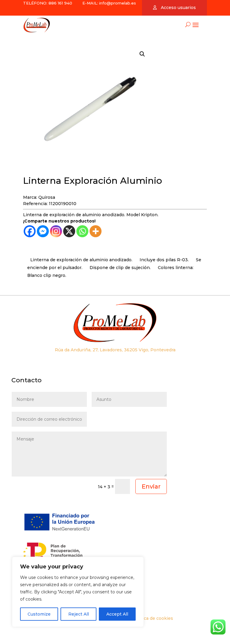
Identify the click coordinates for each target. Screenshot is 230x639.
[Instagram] (56, 231)
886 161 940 (59, 3)
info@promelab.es (117, 3)
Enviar (151, 486)
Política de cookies (152, 618)
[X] (69, 231)
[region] (78, 592)
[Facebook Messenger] (43, 231)
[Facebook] (30, 231)
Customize (39, 614)
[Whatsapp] (82, 231)
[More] (96, 231)
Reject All (78, 614)
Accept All (117, 614)
